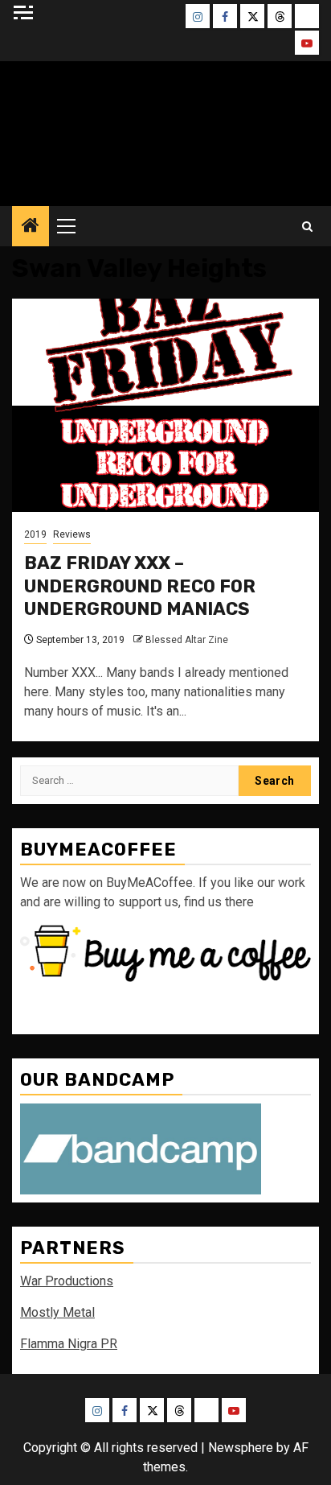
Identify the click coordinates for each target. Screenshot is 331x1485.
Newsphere (240, 1447)
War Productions (66, 1281)
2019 (35, 534)
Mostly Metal (57, 1312)
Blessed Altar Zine (186, 640)
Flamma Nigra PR (68, 1343)
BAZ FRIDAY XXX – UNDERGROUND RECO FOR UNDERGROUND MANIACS (139, 586)
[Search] (307, 226)
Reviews (72, 534)
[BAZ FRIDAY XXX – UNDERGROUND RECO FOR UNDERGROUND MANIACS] (165, 405)
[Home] (30, 227)
